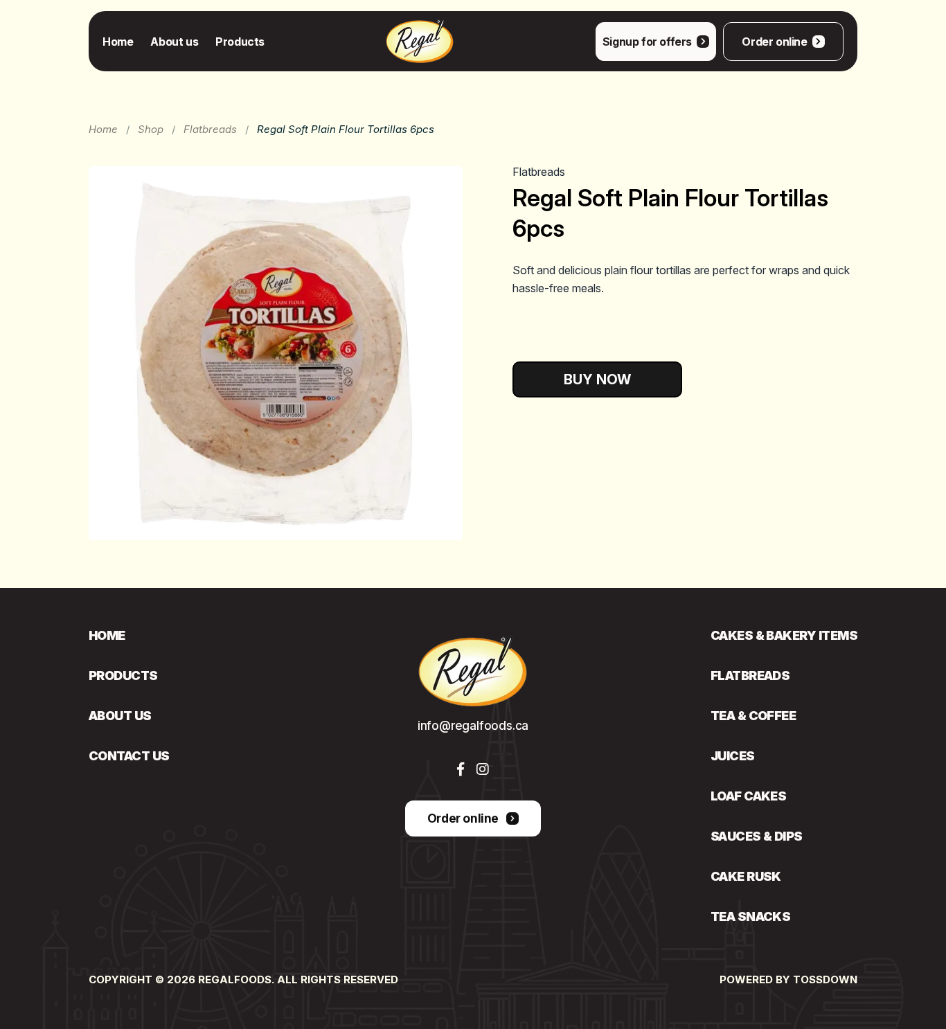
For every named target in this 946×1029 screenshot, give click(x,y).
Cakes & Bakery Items (784, 635)
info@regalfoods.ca (473, 725)
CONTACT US (129, 756)
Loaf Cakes (749, 796)
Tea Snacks (751, 917)
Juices (733, 756)
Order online (774, 41)
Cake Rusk (746, 876)
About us (174, 41)
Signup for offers (647, 41)
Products (240, 41)
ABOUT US (120, 716)
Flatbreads (210, 129)
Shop (150, 129)
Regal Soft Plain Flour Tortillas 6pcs (345, 129)
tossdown (825, 979)
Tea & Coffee (753, 716)
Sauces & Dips (757, 836)
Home (117, 41)
